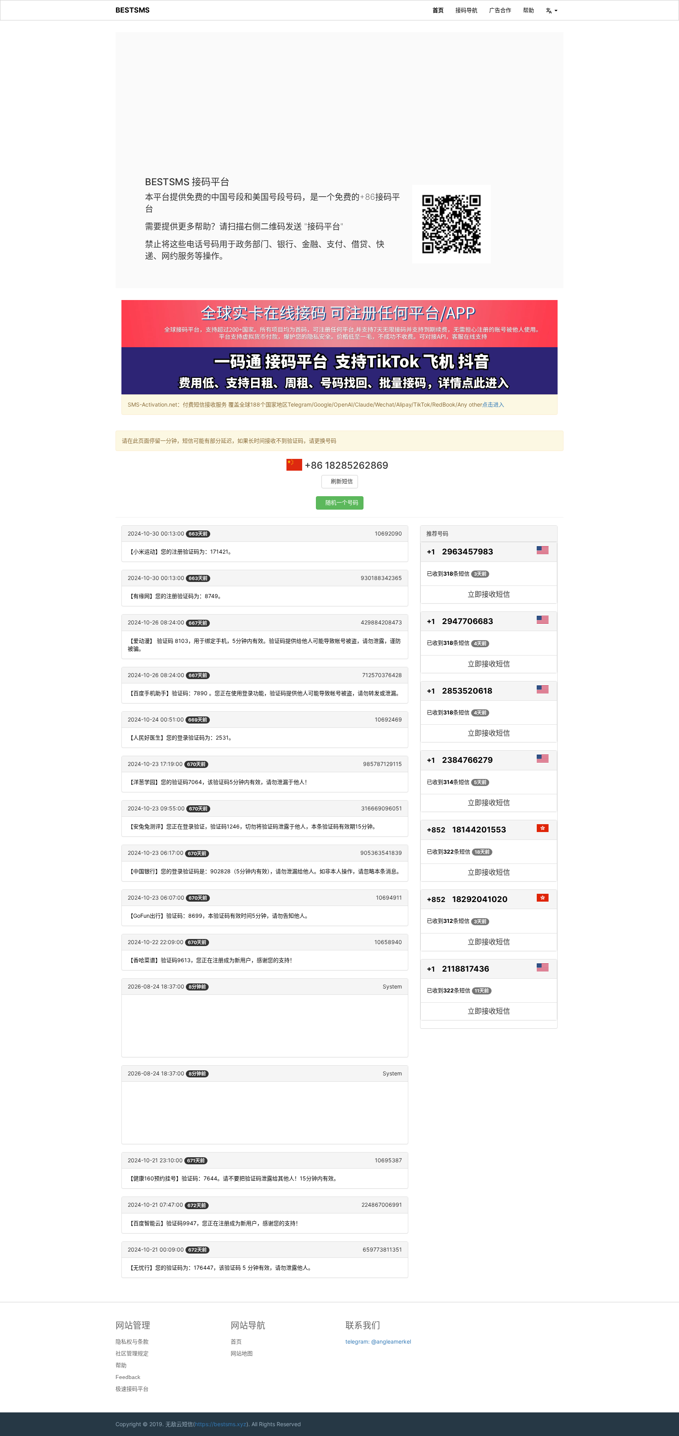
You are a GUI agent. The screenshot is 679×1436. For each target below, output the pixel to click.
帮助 (528, 10)
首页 (438, 10)
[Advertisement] (339, 110)
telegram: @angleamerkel (378, 1341)
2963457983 (467, 551)
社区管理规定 (132, 1353)
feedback (128, 1377)
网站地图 (242, 1353)
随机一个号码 (341, 503)
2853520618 (467, 691)
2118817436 (465, 969)
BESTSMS (133, 10)
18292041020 (480, 899)
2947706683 (467, 621)
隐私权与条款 (132, 1341)
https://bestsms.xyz (220, 1424)
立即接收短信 (489, 594)
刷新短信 (342, 481)
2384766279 (467, 760)
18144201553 (479, 829)
